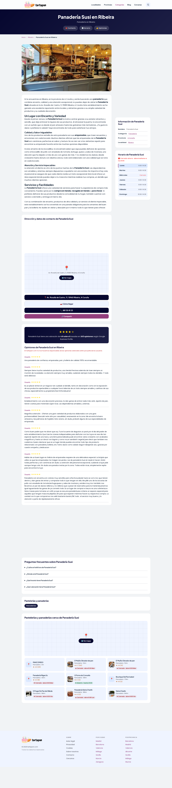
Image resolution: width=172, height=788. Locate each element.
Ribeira (30, 37)
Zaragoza (99, 762)
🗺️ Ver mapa (66, 278)
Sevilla (98, 755)
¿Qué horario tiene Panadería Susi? (39, 580)
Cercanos (70, 758)
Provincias (108, 5)
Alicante (128, 751)
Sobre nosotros (72, 751)
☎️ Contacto (70, 28)
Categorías (119, 5)
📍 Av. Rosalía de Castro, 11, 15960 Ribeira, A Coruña (66, 297)
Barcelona (100, 744)
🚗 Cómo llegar (66, 304)
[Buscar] (148, 4)
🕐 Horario (86, 28)
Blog (129, 5)
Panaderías (31, 606)
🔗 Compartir (66, 316)
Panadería (133, 134)
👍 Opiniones (101, 28)
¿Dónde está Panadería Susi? (37, 574)
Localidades (96, 5)
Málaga (99, 751)
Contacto (70, 755)
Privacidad (70, 744)
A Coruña (131, 138)
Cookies (69, 748)
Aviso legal (70, 741)
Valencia (99, 748)
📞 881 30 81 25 (66, 310)
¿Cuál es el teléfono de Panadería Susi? (41, 567)
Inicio (24, 37)
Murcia (98, 758)
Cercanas (138, 5)
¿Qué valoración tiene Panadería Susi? (41, 587)
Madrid (98, 741)
